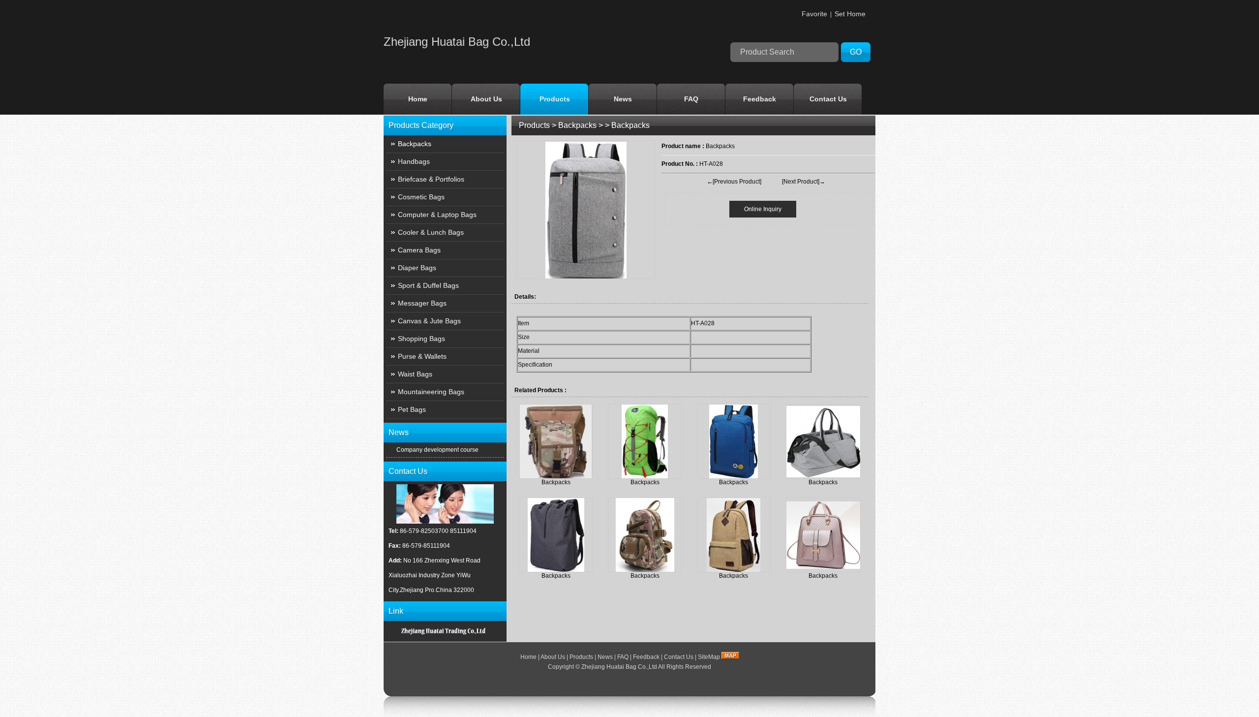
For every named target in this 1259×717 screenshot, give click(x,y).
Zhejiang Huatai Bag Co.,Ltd (619, 666)
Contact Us (828, 99)
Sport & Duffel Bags (428, 285)
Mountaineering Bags (431, 392)
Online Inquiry (762, 209)
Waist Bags (415, 374)
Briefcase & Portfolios (431, 179)
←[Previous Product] (734, 181)
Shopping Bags (421, 339)
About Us (486, 99)
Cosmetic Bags (421, 197)
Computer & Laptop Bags (437, 214)
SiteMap (709, 657)
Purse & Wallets (422, 356)
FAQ (691, 99)
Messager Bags (422, 303)
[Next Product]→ (803, 181)
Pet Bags (412, 409)
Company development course (437, 449)
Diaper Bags (417, 268)
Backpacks (577, 125)
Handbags (414, 161)
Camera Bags (419, 250)
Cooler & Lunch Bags (431, 232)
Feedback (759, 99)
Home (417, 99)
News (623, 99)
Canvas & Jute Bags (429, 321)
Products (555, 99)
